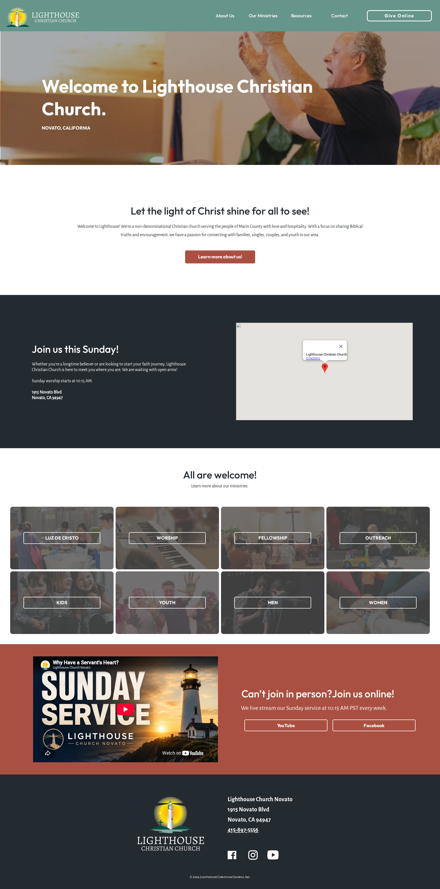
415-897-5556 (243, 830)
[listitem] (62, 538)
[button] (225, 15)
